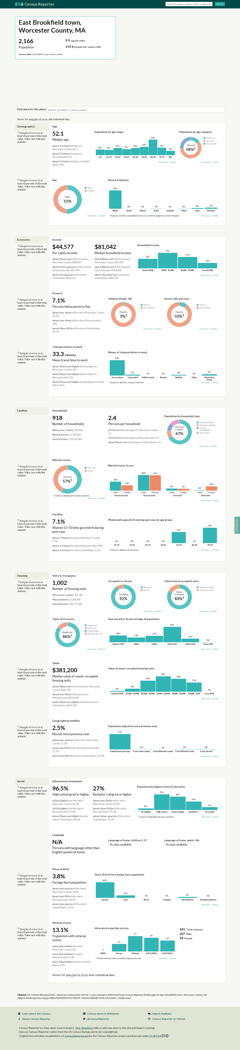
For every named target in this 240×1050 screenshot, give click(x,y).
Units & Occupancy (64, 575)
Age (54, 126)
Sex (54, 180)
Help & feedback (162, 1013)
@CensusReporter (98, 1018)
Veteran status (61, 922)
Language (58, 834)
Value (55, 663)
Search (219, 4)
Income (56, 239)
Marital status (61, 460)
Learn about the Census (36, 1013)
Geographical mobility (66, 720)
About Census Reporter (36, 1018)
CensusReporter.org (77, 1035)
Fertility (57, 514)
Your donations (84, 1027)
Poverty (57, 293)
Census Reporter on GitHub (168, 1018)
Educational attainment (67, 781)
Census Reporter (39, 4)
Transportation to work (67, 346)
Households (59, 410)
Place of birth (60, 869)
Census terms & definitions (103, 1013)
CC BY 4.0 (155, 1035)
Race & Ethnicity (118, 180)
